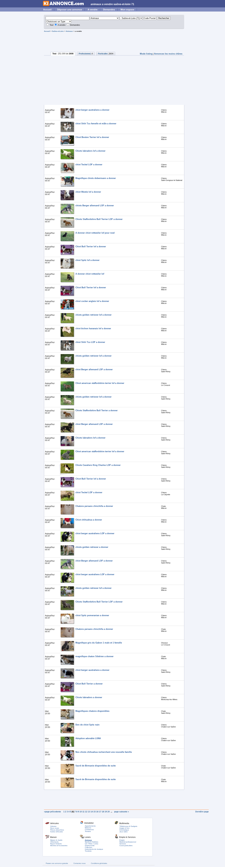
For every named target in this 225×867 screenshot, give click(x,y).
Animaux (69, 31)
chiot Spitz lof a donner (87, 260)
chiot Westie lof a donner (88, 192)
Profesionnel (85, 54)
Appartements (90, 826)
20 (108, 812)
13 (89, 812)
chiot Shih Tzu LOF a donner (90, 342)
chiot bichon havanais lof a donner (93, 328)
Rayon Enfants (56, 844)
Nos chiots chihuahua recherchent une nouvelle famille (103, 752)
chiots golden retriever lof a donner (93, 315)
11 (83, 812)
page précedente (53, 812)
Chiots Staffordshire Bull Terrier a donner (96, 410)
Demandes (109, 9)
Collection (88, 847)
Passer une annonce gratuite (57, 863)
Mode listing (146, 54)
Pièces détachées (57, 830)
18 (103, 812)
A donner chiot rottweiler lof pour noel (95, 233)
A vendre (93, 9)
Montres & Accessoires (58, 845)
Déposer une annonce (69, 9)
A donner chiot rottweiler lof (89, 274)
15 (94, 812)
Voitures (53, 826)
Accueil (47, 9)
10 (81, 812)
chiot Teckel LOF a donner (88, 164)
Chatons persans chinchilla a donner (94, 506)
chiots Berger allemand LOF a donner (94, 205)
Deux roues (54, 828)
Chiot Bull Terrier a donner (89, 683)
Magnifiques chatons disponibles (92, 711)
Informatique (124, 830)
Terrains (88, 831)
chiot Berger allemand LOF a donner (94, 369)
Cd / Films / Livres (91, 844)
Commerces (89, 829)
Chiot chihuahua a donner (88, 520)
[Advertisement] (115, 41)
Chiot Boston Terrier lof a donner (92, 137)
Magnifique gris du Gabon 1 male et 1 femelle (98, 642)
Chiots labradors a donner (88, 697)
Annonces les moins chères (168, 54)
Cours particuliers (125, 845)
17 (100, 812)
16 (97, 812)
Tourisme (88, 851)
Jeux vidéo (123, 832)
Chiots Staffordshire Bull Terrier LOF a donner (99, 219)
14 (92, 812)
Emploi (122, 840)
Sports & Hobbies (91, 842)
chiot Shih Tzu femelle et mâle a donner (95, 123)
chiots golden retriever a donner (91, 547)
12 (86, 812)
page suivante (121, 812)
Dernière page (202, 812)
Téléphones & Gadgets (128, 826)
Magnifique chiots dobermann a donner (95, 178)
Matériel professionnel (127, 842)
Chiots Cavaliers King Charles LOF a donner (98, 465)
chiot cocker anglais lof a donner (92, 301)
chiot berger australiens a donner (92, 110)
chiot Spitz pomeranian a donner (92, 615)
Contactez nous (79, 863)
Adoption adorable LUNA (88, 738)
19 (106, 812)
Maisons (88, 828)
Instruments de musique (94, 849)
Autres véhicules (56, 832)
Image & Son (124, 828)
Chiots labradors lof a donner (90, 151)
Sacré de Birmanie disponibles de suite (95, 765)
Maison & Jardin (56, 840)
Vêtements (54, 842)
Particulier (103, 54)
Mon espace (127, 9)
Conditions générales (99, 863)
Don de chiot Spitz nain (87, 724)
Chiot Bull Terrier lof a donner (90, 246)
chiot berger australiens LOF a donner (94, 533)
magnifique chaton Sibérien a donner (94, 656)
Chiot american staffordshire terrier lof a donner (99, 383)
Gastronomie (90, 845)
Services (122, 844)
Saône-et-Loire (58, 31)
